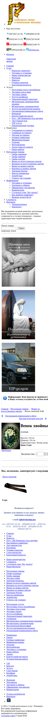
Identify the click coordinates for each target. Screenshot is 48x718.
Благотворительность (16, 555)
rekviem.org (34, 50)
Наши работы (12, 652)
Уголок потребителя (15, 694)
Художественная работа (17, 659)
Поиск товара (7, 226)
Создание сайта (8, 716)
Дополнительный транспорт (19, 616)
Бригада (10, 666)
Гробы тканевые (13, 573)
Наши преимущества (15, 559)
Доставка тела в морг (16, 609)
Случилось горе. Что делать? (19, 564)
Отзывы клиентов (14, 550)
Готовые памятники (15, 640)
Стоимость (11, 562)
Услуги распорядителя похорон (20, 628)
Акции (9, 654)
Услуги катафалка (14, 614)
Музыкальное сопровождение (20, 623)
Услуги (9, 668)
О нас (9, 536)
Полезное (10, 680)
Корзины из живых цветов (18, 590)
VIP (8, 663)
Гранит (9, 637)
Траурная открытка (15, 581)
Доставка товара (13, 611)
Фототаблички (13, 647)
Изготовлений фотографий (18, 626)
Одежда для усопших (16, 600)
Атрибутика (11, 597)
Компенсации (12, 689)
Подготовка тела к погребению (20, 607)
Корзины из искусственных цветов (22, 585)
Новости (10, 538)
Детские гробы (13, 578)
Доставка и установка (16, 649)
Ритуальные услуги (15, 604)
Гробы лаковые (13, 576)
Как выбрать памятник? (17, 543)
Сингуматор (12, 671)
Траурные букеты (14, 592)
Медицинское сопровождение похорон (24, 621)
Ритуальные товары (20, 409)
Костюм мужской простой (31, 418)
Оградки (10, 645)
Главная (4, 409)
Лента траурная (9, 477)
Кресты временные (15, 595)
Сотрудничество (13, 552)
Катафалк (10, 673)
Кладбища (11, 548)
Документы (11, 682)
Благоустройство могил (17, 656)
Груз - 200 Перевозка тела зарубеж (22, 540)
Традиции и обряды (15, 685)
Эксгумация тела (14, 545)
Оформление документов (17, 687)
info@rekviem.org (27, 519)
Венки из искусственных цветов (20, 410)
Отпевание (11, 618)
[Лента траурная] (15, 498)
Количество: (28, 453)
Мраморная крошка (15, 642)
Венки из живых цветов (17, 588)
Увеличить (6, 450)
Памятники (11, 635)
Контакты (10, 696)
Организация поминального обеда (20, 416)
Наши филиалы (13, 566)
